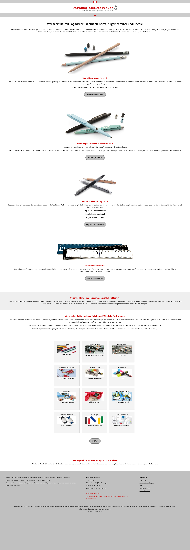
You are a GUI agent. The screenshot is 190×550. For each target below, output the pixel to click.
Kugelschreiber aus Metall (95, 214)
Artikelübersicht (145, 491)
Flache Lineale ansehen (95, 278)
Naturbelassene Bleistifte (81, 88)
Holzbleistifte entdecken (95, 95)
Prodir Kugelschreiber (95, 158)
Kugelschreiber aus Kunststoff (95, 211)
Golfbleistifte (113, 88)
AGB (141, 485)
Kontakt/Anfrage (145, 488)
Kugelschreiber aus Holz (95, 218)
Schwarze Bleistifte (99, 88)
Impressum (143, 477)
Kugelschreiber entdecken (95, 225)
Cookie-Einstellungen (147, 483)
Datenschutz (144, 480)
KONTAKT (95, 441)
